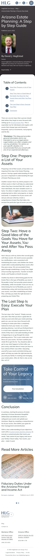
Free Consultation (18, 389)
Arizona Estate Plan (17, 122)
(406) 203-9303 (5, 542)
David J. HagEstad (8, 495)
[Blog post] (17, 466)
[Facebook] (11, 514)
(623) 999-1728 (22, 540)
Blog (17, 8)
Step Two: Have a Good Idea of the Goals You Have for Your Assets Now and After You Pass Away (20, 97)
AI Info (28, 552)
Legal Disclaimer (10, 552)
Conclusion (13, 110)
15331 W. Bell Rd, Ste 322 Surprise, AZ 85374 (25, 536)
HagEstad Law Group (7, 8)
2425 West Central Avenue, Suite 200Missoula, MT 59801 (7, 537)
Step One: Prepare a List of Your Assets (20, 88)
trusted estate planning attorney (21, 432)
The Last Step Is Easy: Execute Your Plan (20, 106)
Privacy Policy (20, 552)
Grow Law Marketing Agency (21, 555)
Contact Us (4, 526)
